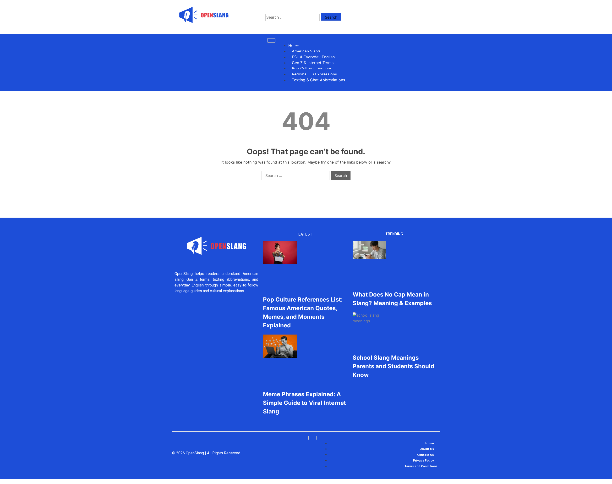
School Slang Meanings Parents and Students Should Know (393, 366)
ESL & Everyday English (313, 57)
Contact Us (425, 454)
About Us (427, 449)
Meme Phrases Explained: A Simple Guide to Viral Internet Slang (304, 403)
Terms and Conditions (420, 466)
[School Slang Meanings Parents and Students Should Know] (369, 318)
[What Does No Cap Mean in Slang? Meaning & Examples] (369, 251)
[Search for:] (292, 17)
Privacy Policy (423, 460)
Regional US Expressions (314, 74)
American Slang (306, 51)
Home (293, 45)
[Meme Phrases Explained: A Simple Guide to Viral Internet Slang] (280, 347)
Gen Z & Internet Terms (312, 62)
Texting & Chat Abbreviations (318, 79)
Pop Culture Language (312, 68)
